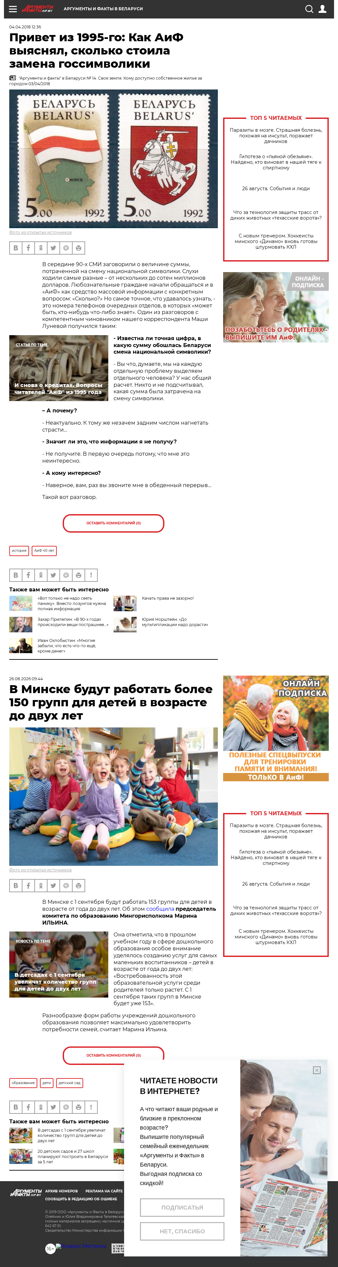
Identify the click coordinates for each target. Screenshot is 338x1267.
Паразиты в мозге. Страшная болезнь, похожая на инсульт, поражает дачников (276, 135)
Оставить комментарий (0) (113, 523)
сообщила (160, 909)
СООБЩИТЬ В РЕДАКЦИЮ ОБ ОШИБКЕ (81, 1199)
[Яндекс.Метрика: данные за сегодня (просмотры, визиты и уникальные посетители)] (81, 1246)
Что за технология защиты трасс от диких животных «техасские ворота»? (276, 215)
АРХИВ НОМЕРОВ (61, 1191)
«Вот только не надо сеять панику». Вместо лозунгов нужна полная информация (72, 603)
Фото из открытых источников (40, 232)
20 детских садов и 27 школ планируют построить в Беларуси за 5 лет (73, 1156)
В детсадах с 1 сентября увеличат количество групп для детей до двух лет (72, 1135)
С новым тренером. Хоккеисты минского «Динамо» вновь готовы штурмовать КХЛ (276, 241)
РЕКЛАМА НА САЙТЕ (104, 1191)
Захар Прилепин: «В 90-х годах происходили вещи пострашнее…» (73, 622)
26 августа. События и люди (276, 189)
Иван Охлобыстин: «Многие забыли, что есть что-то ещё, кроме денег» (67, 645)
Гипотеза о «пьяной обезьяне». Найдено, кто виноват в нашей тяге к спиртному (276, 162)
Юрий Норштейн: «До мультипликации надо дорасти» (175, 622)
